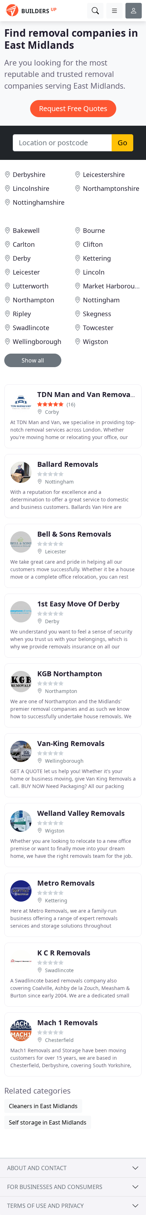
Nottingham (101, 300)
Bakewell (26, 230)
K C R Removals (63, 953)
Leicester (26, 272)
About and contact (37, 1168)
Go (122, 142)
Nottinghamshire (38, 202)
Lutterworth (31, 286)
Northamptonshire (111, 188)
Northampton (33, 300)
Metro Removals (66, 883)
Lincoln (94, 272)
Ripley (22, 313)
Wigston (95, 341)
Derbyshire (29, 174)
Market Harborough (112, 286)
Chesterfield (59, 1040)
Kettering (97, 258)
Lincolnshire (31, 188)
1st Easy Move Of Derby (78, 604)
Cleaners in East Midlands (43, 1106)
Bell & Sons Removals (74, 534)
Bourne (94, 230)
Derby (21, 258)
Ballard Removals (67, 464)
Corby (52, 411)
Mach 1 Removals (67, 1022)
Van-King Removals (71, 743)
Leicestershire (104, 174)
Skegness (97, 313)
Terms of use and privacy (45, 1206)
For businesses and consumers (54, 1187)
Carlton (24, 244)
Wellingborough (37, 341)
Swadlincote (31, 327)
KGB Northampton (69, 673)
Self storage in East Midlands (47, 1122)
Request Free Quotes (73, 108)
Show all (33, 360)
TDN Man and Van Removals (86, 394)
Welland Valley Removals (81, 813)
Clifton (93, 244)
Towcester (98, 327)
